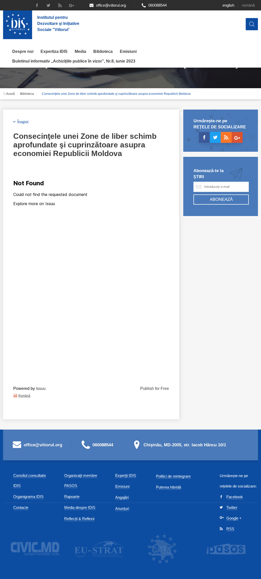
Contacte (20, 507)
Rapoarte (72, 496)
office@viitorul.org (111, 5)
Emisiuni (128, 51)
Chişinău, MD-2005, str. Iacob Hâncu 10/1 (184, 445)
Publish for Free (154, 388)
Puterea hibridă (168, 487)
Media (80, 51)
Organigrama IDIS (28, 496)
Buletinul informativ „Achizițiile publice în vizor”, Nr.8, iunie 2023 (73, 61)
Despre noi (22, 51)
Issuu (41, 388)
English (228, 5)
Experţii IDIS (125, 475)
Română (248, 5)
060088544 (157, 5)
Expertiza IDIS (54, 51)
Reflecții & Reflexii (79, 518)
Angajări (122, 497)
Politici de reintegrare (173, 476)
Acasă (10, 94)
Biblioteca (103, 51)
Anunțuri (122, 508)
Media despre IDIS (79, 507)
